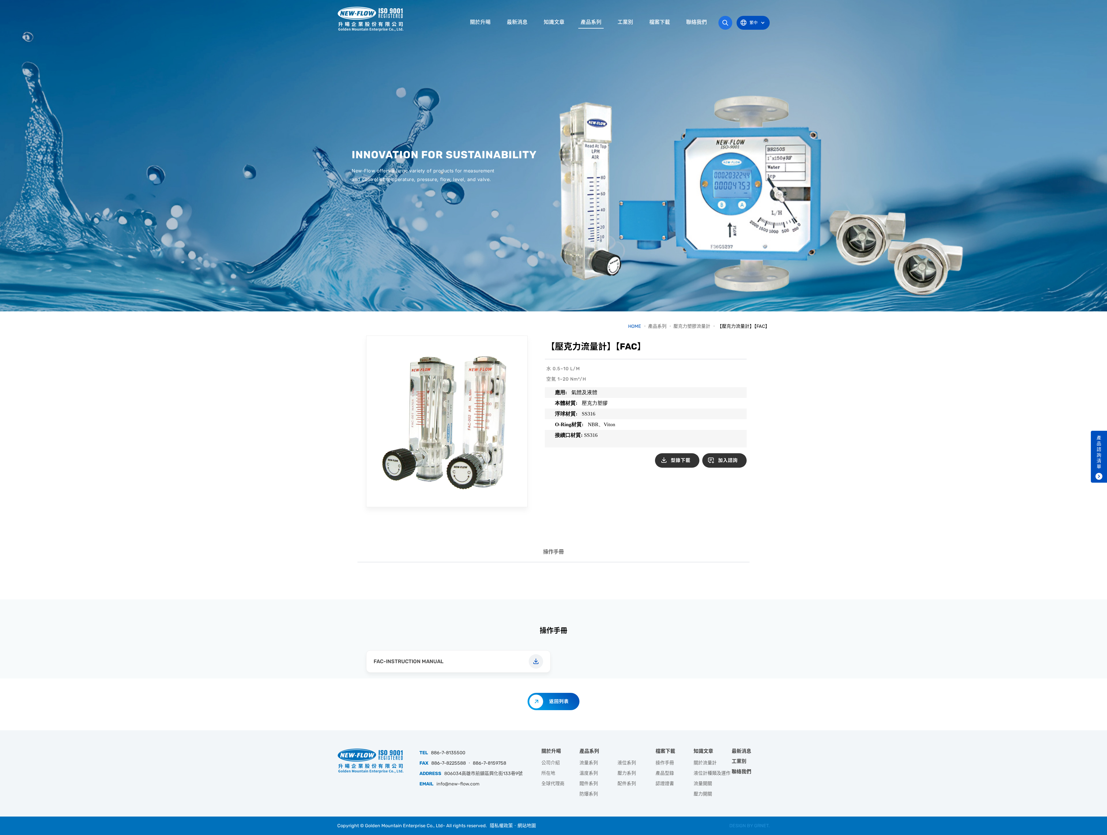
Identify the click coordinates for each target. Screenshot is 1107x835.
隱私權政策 (501, 825)
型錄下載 (680, 460)
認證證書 (665, 783)
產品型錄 (665, 773)
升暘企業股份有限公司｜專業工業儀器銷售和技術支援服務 (370, 19)
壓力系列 (626, 773)
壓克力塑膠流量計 (691, 326)
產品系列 (591, 22)
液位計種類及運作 (712, 773)
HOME (634, 326)
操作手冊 (553, 552)
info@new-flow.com (457, 784)
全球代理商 (552, 783)
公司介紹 (550, 763)
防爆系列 (588, 794)
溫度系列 (588, 773)
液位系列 (626, 763)
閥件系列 (588, 783)
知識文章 (554, 22)
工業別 (625, 22)
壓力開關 (703, 794)
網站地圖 (526, 825)
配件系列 (626, 783)
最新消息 (517, 22)
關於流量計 (705, 763)
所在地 (548, 773)
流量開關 (703, 783)
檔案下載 (659, 22)
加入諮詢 (728, 460)
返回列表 (559, 701)
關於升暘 (480, 22)
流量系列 (588, 763)
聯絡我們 (696, 22)
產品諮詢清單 (1099, 452)
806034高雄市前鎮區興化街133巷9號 (483, 773)
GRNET (761, 825)
